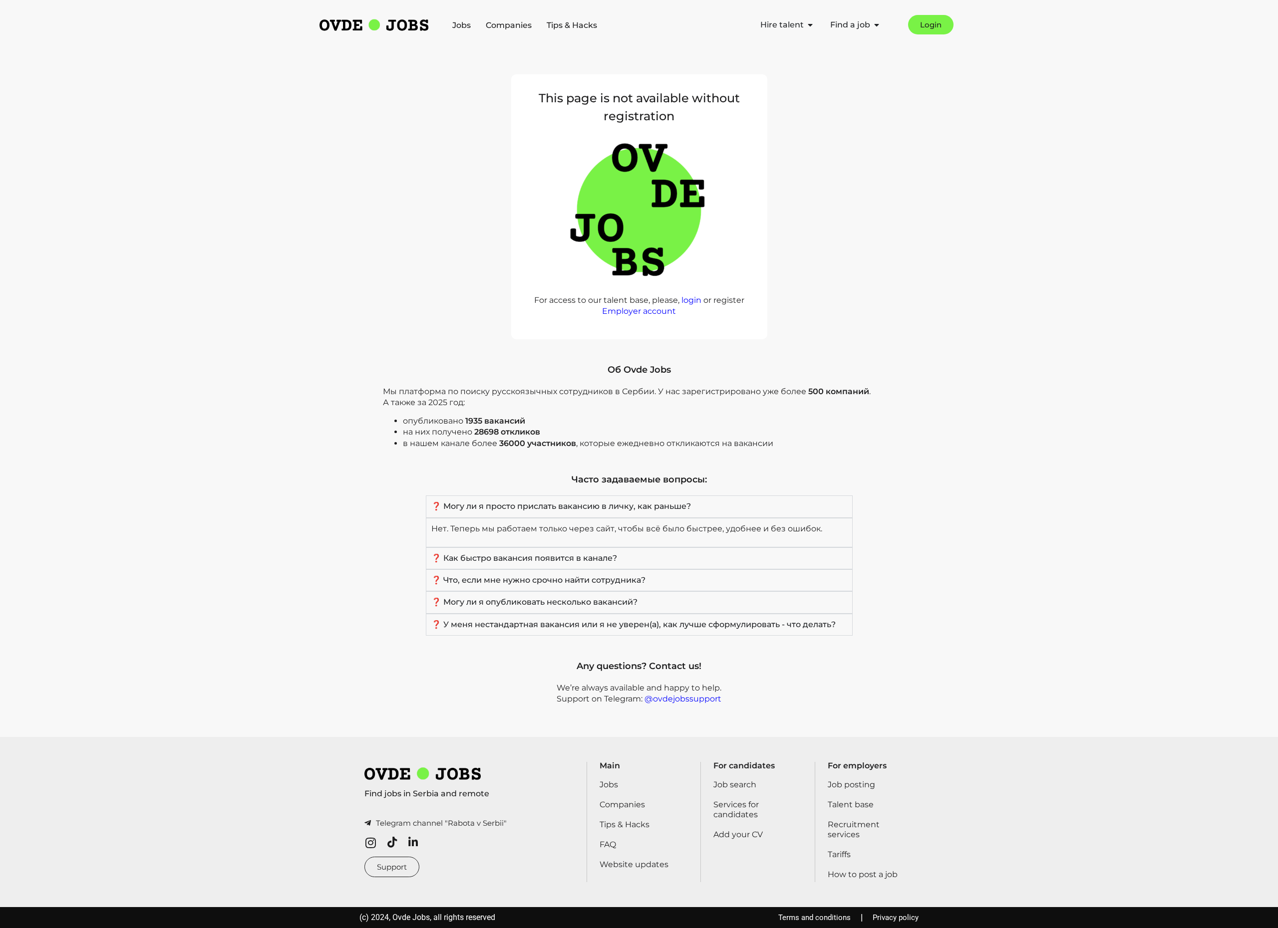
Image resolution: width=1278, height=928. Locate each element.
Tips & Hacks (572, 25)
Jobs (461, 25)
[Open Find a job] (877, 25)
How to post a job (863, 874)
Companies (509, 25)
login (691, 300)
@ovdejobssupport (682, 698)
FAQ (608, 844)
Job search (734, 784)
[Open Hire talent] (810, 25)
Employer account (639, 311)
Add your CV (738, 834)
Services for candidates (736, 809)
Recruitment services (854, 829)
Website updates (634, 864)
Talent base (851, 804)
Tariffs (839, 854)
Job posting (851, 784)
